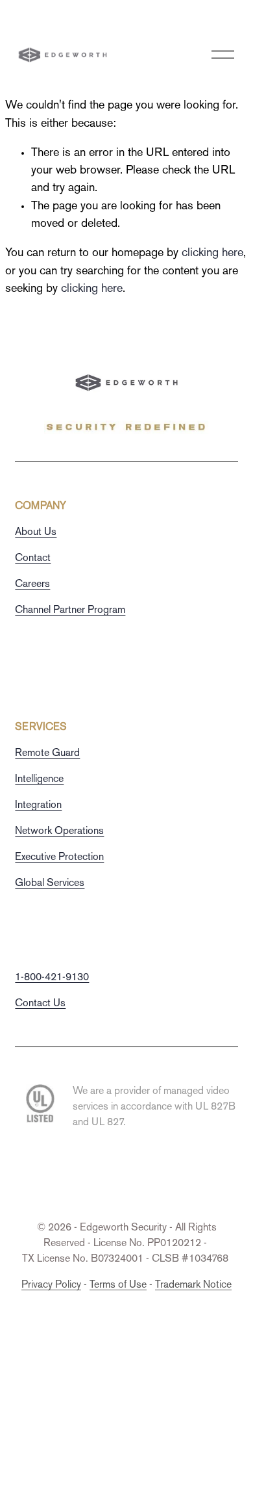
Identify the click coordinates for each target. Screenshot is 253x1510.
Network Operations (59, 832)
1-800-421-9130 (52, 978)
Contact (33, 559)
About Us (35, 533)
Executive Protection (59, 858)
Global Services (49, 884)
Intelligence (39, 780)
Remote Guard (47, 754)
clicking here (212, 253)
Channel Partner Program (70, 611)
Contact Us (40, 1004)
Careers (32, 585)
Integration (38, 806)
